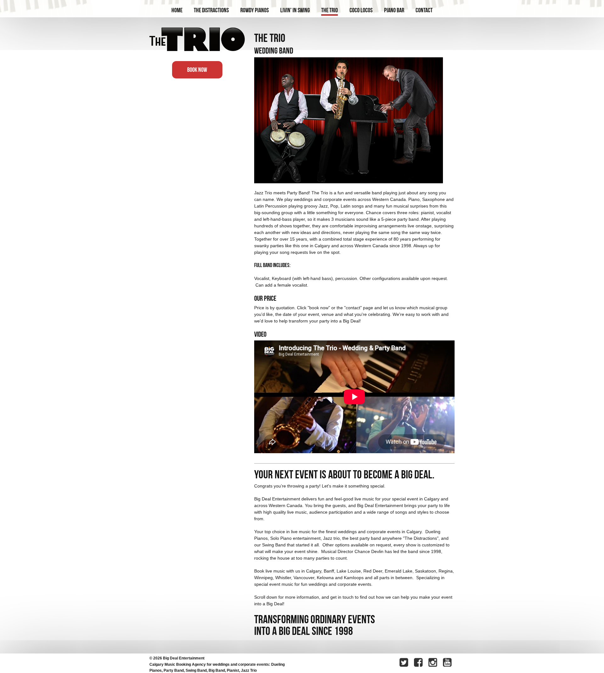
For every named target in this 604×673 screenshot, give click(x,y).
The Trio (329, 10)
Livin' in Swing (295, 10)
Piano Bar (394, 10)
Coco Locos (361, 10)
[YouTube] (448, 663)
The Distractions (211, 10)
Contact (424, 10)
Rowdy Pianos (254, 10)
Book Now (197, 69)
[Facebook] (419, 663)
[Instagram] (433, 663)
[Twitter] (405, 663)
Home (176, 10)
